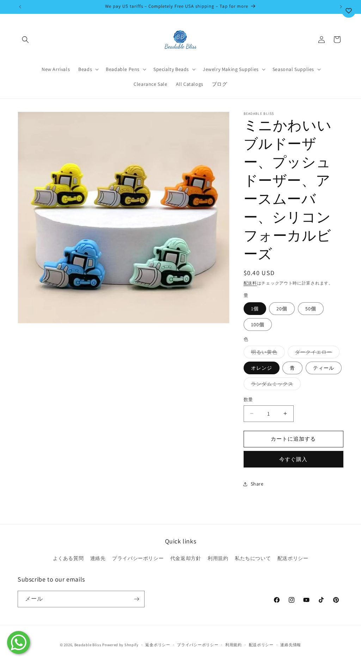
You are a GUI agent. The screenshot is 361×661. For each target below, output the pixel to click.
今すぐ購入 (293, 459)
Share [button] (257, 484)
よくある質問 (68, 558)
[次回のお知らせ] (341, 6)
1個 (255, 308)
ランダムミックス (274, 385)
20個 (281, 308)
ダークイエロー (316, 353)
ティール (323, 368)
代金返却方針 (185, 558)
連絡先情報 (290, 644)
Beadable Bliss (88, 644)
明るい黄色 (266, 353)
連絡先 (98, 558)
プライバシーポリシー (138, 558)
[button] (25, 39)
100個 (257, 324)
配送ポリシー (292, 558)
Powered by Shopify (120, 644)
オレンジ (261, 368)
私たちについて (253, 558)
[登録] (136, 599)
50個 (310, 308)
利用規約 (218, 558)
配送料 (250, 283)
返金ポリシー (157, 644)
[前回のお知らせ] (20, 6)
